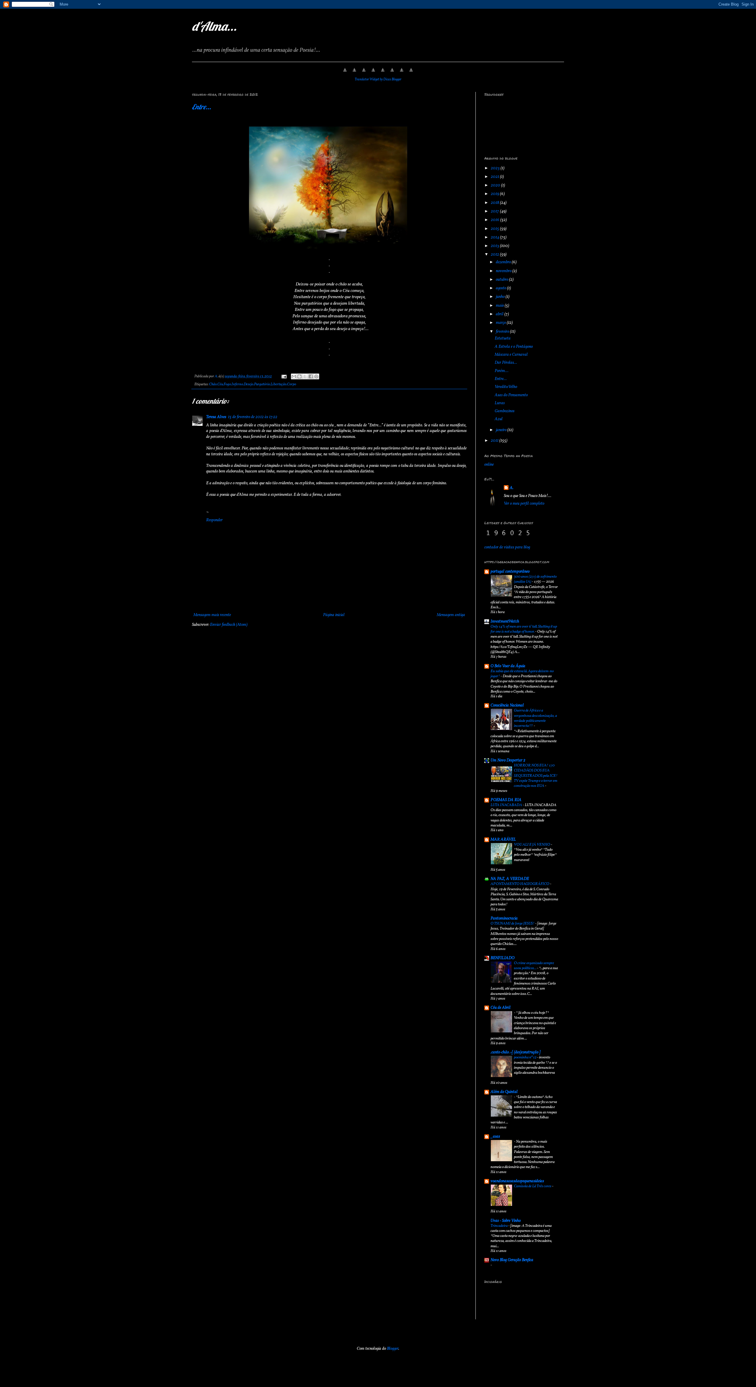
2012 (495, 254)
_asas (495, 1136)
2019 (495, 194)
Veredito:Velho (506, 387)
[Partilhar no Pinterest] (316, 376)
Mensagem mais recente (212, 615)
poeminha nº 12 (525, 1057)
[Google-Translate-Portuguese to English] (392, 73)
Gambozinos (504, 411)
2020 (496, 185)
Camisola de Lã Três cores (533, 1186)
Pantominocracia (504, 918)
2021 (495, 177)
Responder (214, 520)
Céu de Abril (501, 1008)
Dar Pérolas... (506, 363)
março (501, 323)
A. (512, 488)
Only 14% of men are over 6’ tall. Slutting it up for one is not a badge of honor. (524, 629)
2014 (495, 237)
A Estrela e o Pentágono (514, 347)
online (489, 464)
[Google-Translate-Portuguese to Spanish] (411, 73)
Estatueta (503, 338)
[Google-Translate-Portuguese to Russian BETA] (401, 73)
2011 (495, 441)
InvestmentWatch (505, 621)
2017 (495, 211)
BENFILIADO (502, 958)
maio (500, 305)
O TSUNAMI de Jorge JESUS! (513, 923)
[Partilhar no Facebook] (311, 376)
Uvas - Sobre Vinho (506, 1221)
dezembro (504, 262)
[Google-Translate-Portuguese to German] (364, 73)
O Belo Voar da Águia (508, 666)
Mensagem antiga (451, 615)
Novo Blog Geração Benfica (512, 1260)
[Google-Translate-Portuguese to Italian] (373, 73)
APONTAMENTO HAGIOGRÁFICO (520, 884)
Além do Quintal (504, 1092)
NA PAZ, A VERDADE (510, 879)
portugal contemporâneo (510, 571)
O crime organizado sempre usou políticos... (534, 965)
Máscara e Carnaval (511, 355)
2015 (495, 229)
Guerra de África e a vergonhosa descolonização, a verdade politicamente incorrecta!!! (535, 718)
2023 (496, 168)
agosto (501, 288)
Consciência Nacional (507, 705)
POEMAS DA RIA (506, 800)
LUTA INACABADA (507, 805)
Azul (499, 419)
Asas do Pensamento (511, 395)
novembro (504, 271)
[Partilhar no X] (305, 376)
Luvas (500, 403)
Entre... (201, 106)
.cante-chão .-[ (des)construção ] (515, 1052)
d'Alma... (214, 26)
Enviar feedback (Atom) (228, 625)
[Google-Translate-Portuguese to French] (354, 73)
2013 (495, 246)
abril (500, 314)
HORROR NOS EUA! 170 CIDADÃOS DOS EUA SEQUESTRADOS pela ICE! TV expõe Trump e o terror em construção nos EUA (536, 776)
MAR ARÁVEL (503, 839)
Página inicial (334, 615)
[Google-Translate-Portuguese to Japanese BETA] (382, 73)
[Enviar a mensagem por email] (294, 376)
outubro (502, 279)
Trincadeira (499, 1226)
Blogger (392, 1349)
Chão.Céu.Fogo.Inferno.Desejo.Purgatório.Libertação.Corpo (252, 384)
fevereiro (503, 331)
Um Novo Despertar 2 (508, 760)
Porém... (502, 371)
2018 (495, 203)
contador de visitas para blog (507, 547)
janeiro (501, 430)
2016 (495, 220)
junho (501, 297)
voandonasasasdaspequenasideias (517, 1181)
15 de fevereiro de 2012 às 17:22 (252, 417)
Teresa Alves (216, 417)
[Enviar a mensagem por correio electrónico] (283, 376)
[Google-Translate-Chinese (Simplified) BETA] (345, 73)
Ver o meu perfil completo (524, 503)
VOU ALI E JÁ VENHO (532, 844)
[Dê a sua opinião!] (299, 376)
